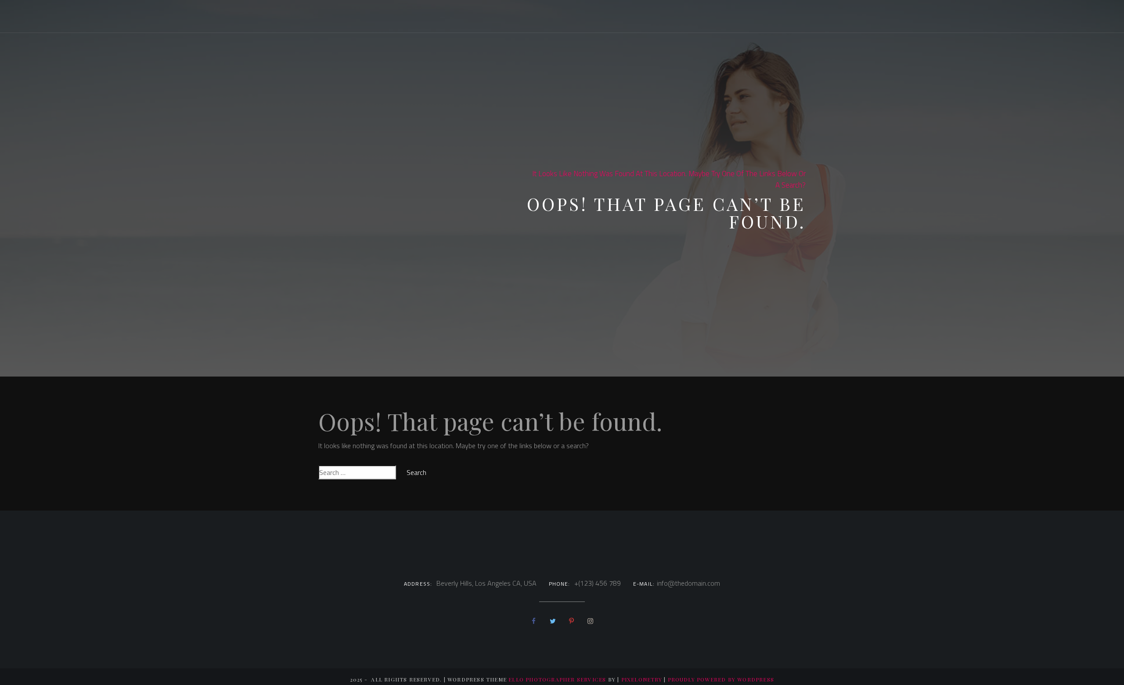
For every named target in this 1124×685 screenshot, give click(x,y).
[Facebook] (533, 621)
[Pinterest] (571, 621)
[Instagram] (590, 621)
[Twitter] (552, 621)
